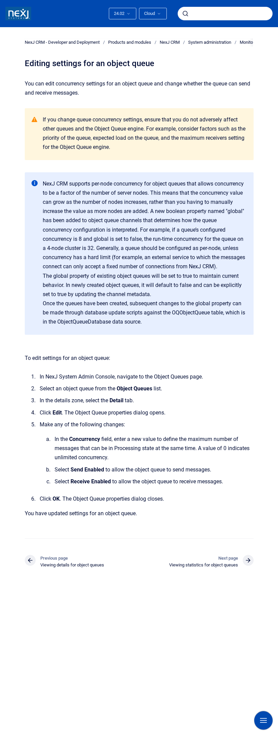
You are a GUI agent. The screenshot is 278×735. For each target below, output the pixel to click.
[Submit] (185, 13)
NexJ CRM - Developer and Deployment (62, 42)
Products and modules (129, 42)
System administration (209, 42)
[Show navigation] (263, 720)
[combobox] (225, 13)
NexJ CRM (170, 42)
